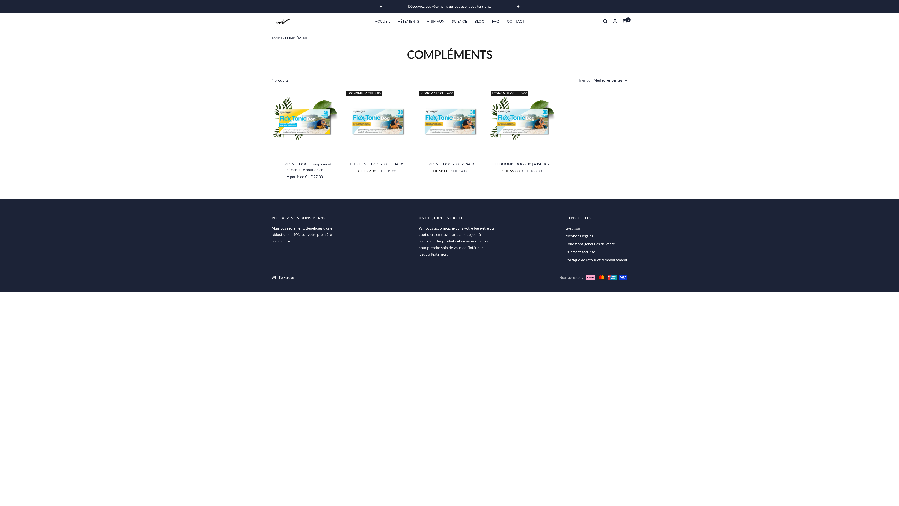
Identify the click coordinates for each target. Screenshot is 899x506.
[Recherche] (605, 21)
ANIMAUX (435, 21)
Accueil (277, 38)
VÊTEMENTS (408, 21)
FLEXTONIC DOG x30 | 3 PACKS (377, 164)
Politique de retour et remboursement (596, 259)
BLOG (479, 21)
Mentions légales (579, 236)
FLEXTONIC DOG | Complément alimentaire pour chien (305, 167)
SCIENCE (459, 21)
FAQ (495, 21)
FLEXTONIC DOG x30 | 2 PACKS (449, 164)
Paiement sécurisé (580, 251)
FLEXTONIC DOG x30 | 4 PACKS (522, 164)
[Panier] (625, 21)
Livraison (572, 228)
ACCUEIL (382, 21)
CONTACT (515, 21)
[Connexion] (615, 21)
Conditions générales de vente (590, 244)
